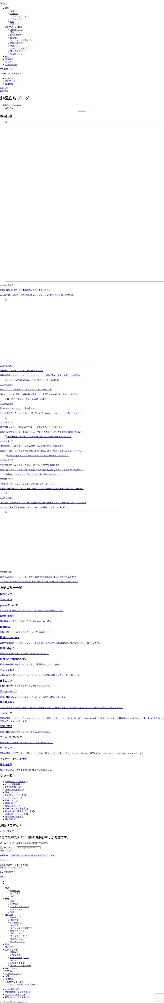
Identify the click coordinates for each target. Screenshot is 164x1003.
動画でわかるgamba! (19, 958)
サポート (14, 896)
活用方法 (9, 915)
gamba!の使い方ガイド (10, 831)
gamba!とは (15, 890)
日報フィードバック (14, 795)
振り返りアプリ (17, 54)
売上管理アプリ (17, 51)
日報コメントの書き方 (15, 808)
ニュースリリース (13, 974)
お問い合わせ (11, 64)
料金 (7, 56)
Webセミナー (16, 960)
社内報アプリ (16, 30)
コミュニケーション (19, 16)
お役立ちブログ (17, 963)
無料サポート (11, 971)
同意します (6, 860)
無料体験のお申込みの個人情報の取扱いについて (33, 855)
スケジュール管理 (13, 790)
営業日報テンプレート (15, 814)
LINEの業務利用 (12, 784)
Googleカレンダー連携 (15, 782)
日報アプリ (10, 800)
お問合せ (9, 976)
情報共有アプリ (17, 43)
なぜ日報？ (15, 893)
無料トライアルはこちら (11, 867)
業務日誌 (9, 803)
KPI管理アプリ (17, 35)
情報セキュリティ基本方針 (17, 997)
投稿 (12, 11)
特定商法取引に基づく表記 (17, 992)
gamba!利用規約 (12, 989)
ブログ (8, 62)
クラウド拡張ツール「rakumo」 (24, 984)
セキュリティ (16, 19)
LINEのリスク (11, 787)
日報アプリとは (17, 24)
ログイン (9, 78)
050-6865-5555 (6, 69)
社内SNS (9, 819)
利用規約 (4, 855)
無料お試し (5, 88)
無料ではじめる (7, 851)
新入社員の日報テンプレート (18, 811)
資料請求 (4, 91)
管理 (12, 22)
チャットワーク (12, 798)
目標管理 (14, 14)
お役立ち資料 (16, 955)
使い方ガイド (11, 81)
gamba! (3, 877)
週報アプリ (15, 32)
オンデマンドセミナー (20, 966)
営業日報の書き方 (13, 816)
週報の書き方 (11, 806)
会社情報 (9, 84)
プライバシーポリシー (15, 994)
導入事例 (9, 59)
